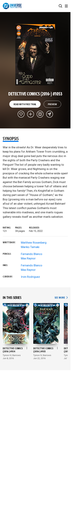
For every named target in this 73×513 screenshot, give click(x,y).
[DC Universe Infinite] (12, 6)
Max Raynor (28, 258)
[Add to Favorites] (21, 114)
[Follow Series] (40, 114)
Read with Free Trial (25, 104)
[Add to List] (30, 114)
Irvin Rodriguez (30, 276)
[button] (60, 6)
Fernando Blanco (31, 254)
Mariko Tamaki (30, 247)
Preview (52, 104)
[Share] (49, 114)
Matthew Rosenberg (34, 242)
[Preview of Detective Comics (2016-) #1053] (35, 54)
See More (61, 298)
